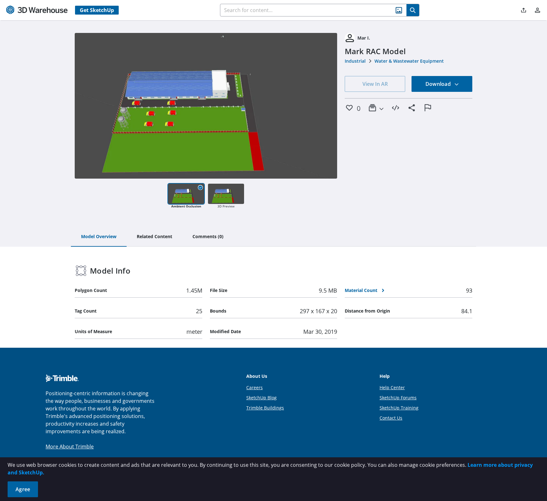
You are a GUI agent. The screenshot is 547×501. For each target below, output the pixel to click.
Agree (23, 489)
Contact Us (391, 418)
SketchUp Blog (261, 398)
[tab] (99, 237)
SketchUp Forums (398, 398)
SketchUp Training (399, 408)
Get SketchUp (97, 10)
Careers (254, 387)
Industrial (355, 61)
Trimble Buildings (265, 408)
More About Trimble (70, 446)
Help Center (392, 387)
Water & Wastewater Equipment (409, 61)
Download (438, 83)
